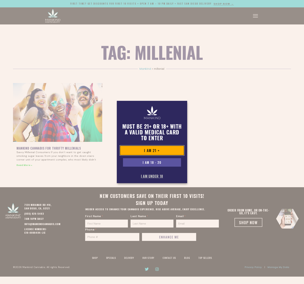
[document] (152, 142)
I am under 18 (152, 176)
